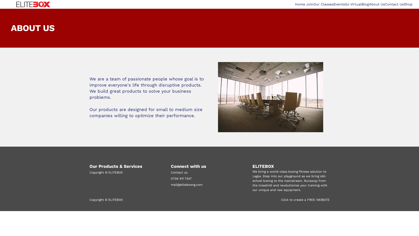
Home (300, 4)
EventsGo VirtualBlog (351, 4)
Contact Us (394, 4)
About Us (377, 4)
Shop (408, 4)
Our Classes (323, 4)
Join (309, 4)
